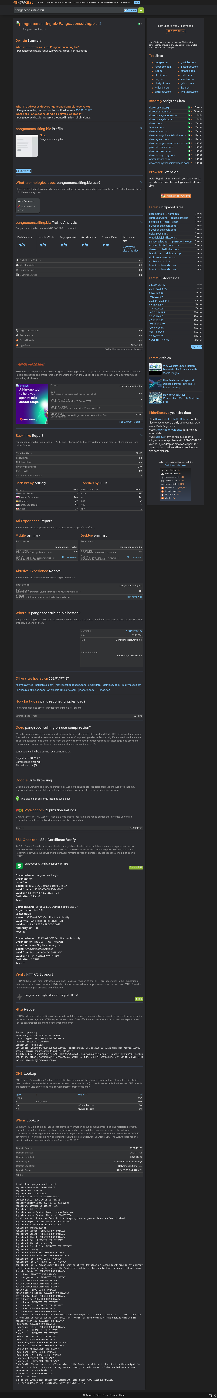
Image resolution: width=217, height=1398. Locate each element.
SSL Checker (46, 840)
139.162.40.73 (157, 308)
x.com (158, 71)
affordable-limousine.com (61, 690)
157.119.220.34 (157, 332)
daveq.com (155, 123)
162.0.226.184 (157, 312)
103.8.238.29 (156, 328)
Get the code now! (175, 465)
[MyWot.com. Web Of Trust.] (20, 810)
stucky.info (94, 685)
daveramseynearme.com (163, 115)
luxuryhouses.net (131, 685)
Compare (131, 10)
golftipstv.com (111, 685)
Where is (48, 613)
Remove (160, 437)
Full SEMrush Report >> (131, 421)
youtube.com (188, 62)
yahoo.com (187, 83)
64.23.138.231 (156, 292)
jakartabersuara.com (161, 147)
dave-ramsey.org (159, 107)
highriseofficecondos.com (71, 685)
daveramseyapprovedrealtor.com (168, 143)
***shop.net (103, 690)
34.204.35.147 (157, 285)
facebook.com (163, 66)
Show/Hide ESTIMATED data (171, 419)
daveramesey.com (159, 131)
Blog (105, 1395)
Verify (34, 974)
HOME (40, 2)
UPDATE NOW (175, 31)
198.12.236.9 (156, 296)
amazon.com (188, 71)
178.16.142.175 (157, 324)
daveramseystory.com (162, 155)
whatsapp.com (189, 91)
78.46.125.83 (156, 336)
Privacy (113, 1395)
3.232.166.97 (156, 316)
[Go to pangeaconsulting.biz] (99, 23)
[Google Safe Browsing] (17, 798)
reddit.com (187, 75)
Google (34, 780)
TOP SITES (49, 2)
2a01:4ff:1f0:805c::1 (161, 340)
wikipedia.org (162, 87)
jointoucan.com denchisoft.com (168, 218)
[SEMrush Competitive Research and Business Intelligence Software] (30, 364)
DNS (26, 1073)
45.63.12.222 (156, 320)
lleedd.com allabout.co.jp (165, 253)
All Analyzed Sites (92, 1395)
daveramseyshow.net (161, 119)
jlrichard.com (86, 690)
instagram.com (189, 66)
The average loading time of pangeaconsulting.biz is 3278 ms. (49, 707)
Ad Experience (34, 521)
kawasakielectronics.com (30, 690)
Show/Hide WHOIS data (168, 429)
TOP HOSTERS (79, 2)
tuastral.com (156, 127)
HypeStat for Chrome (177, 195)
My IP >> (197, 346)
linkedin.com (187, 79)
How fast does (50, 701)
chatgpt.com (162, 83)
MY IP (137, 2)
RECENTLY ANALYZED (63, 2)
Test (140, 998)
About (122, 1395)
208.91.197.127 (83, 110)
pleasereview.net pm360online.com (170, 241)
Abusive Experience (38, 571)
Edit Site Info (23, 170)
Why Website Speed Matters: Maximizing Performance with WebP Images (180, 369)
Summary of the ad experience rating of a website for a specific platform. (55, 527)
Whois (27, 1120)
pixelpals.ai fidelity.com (163, 221)
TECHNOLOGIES (126, 2)
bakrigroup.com (44, 685)
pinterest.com (163, 91)
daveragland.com (159, 139)
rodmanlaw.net (24, 685)
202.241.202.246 (159, 300)
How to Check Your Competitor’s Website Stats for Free (181, 398)
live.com (185, 87)
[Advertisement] (79, 79)
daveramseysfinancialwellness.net (168, 135)
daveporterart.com (160, 151)
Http (26, 1009)
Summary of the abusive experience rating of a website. (45, 577)
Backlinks (29, 435)
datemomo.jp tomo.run (164, 214)
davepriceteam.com (160, 111)
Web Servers (26, 201)
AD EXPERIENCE (93, 2)
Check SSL (136, 867)
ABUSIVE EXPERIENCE (109, 2)
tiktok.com (161, 75)
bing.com (160, 79)
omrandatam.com (159, 159)
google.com (161, 62)
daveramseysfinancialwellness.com (169, 163)
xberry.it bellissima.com (164, 249)
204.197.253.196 (158, 288)
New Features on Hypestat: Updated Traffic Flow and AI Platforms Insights (179, 384)
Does (53, 727)
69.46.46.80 (156, 304)
